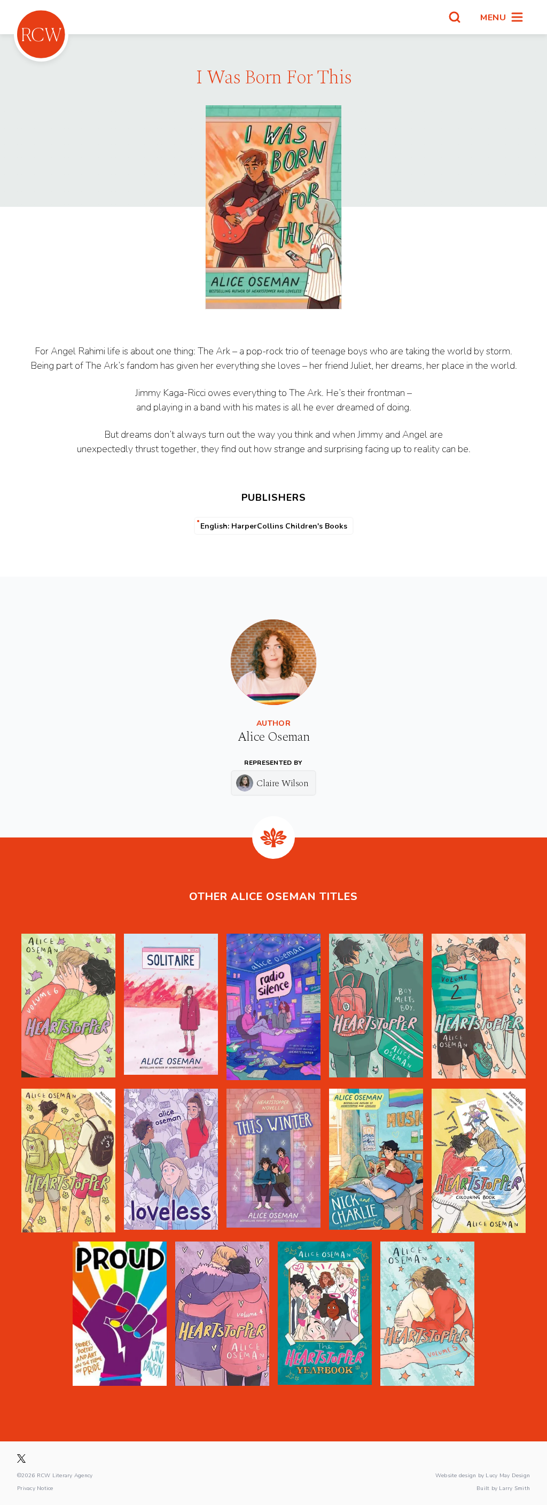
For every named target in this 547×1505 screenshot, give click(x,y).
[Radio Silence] (273, 1006)
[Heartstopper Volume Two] (478, 1006)
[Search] (454, 17)
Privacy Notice (35, 1488)
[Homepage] (41, 34)
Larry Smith (514, 1488)
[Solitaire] (171, 1006)
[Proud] (119, 1313)
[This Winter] (273, 1160)
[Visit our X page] (21, 1458)
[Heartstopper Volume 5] (427, 1313)
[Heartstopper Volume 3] (68, 1160)
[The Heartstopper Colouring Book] (478, 1160)
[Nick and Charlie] (376, 1160)
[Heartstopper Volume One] (376, 1006)
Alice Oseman (274, 737)
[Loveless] (171, 1160)
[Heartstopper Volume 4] (222, 1313)
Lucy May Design (508, 1475)
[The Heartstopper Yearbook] (325, 1313)
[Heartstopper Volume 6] (68, 1006)
